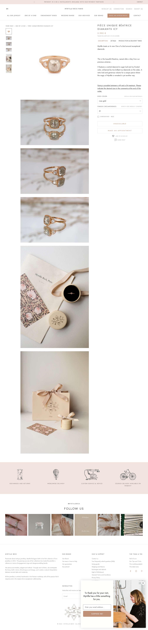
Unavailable (119, 124)
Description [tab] (103, 41)
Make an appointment (120, 130)
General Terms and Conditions (101, 575)
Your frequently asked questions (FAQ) (103, 561)
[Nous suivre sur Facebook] (130, 571)
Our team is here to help (69, 561)
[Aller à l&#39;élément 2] (9, 38)
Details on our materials (133, 96)
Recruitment (65, 567)
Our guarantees (67, 564)
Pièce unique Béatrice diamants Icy (40, 26)
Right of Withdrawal (98, 572)
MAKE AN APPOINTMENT (118, 16)
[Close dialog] (143, 583)
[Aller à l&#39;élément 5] (9, 58)
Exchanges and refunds (99, 569)
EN (7, 9)
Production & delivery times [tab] (130, 41)
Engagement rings (49, 16)
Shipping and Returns (98, 567)
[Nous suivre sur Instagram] (136, 571)
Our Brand (98, 16)
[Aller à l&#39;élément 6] (9, 68)
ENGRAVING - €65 (107, 117)
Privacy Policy (96, 578)
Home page (9, 26)
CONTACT (137, 16)
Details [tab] (113, 41)
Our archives (84, 16)
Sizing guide (95, 564)
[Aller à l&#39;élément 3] (9, 44)
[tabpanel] (120, 69)
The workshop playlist (135, 564)
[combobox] (8, 9)
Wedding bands (67, 16)
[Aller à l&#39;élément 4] (9, 50)
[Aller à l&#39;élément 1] (9, 31)
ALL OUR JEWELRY (13, 16)
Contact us (95, 559)
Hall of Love (133, 559)
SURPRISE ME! (97, 613)
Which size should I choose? (131, 106)
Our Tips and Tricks (135, 561)
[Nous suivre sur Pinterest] (142, 571)
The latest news (134, 567)
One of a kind (30, 16)
